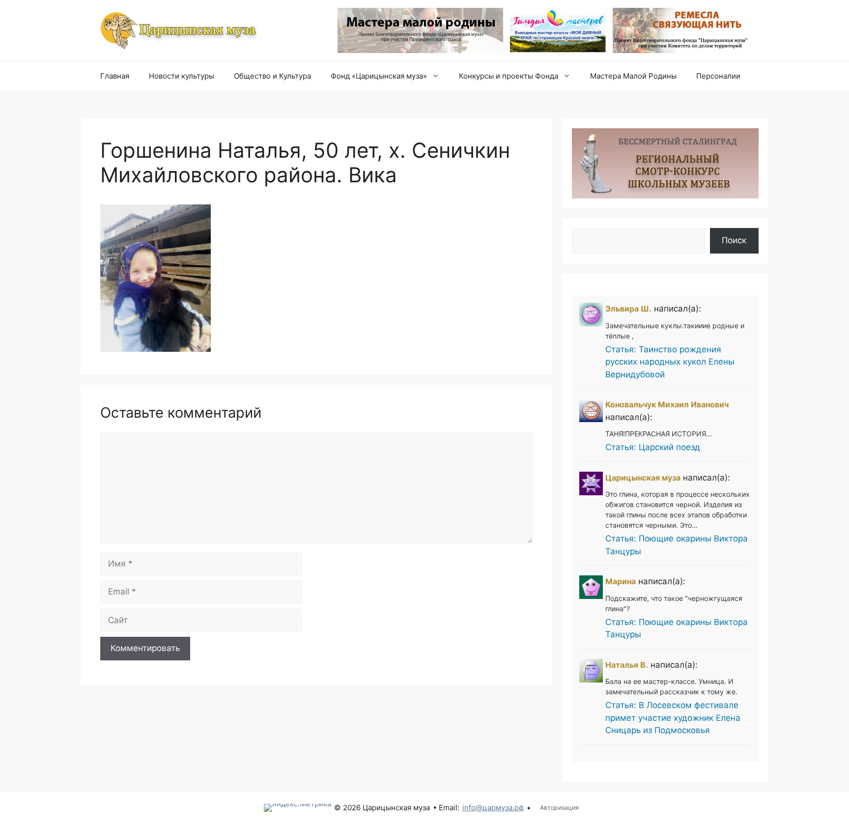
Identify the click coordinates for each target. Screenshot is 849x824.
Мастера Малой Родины (633, 76)
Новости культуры (181, 76)
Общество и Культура (272, 76)
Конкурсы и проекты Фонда (508, 76)
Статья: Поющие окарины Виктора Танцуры (676, 545)
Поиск (734, 240)
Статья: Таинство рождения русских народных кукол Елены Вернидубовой (670, 361)
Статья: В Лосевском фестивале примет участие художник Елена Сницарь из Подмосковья (672, 717)
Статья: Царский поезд (652, 447)
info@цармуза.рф (493, 807)
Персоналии (718, 76)
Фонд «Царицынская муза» (379, 76)
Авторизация (559, 807)
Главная (114, 76)
